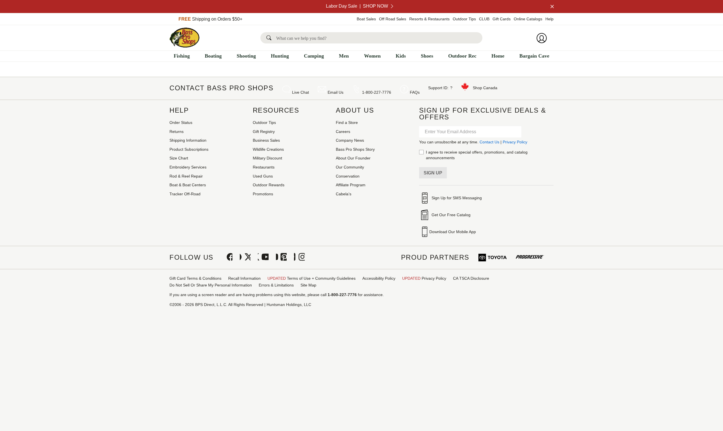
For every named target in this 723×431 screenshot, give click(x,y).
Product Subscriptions (188, 149)
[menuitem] (182, 57)
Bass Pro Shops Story (355, 149)
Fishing (182, 56)
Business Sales (266, 140)
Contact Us (489, 142)
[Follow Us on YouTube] (263, 257)
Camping (314, 56)
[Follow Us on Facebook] (227, 257)
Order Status (180, 122)
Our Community (350, 167)
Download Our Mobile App (452, 231)
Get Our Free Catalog (451, 215)
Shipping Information (187, 140)
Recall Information (244, 278)
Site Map (308, 285)
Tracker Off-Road (185, 194)
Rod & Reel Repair (186, 176)
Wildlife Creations (268, 149)
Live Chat (300, 92)
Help (549, 19)
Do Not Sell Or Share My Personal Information (210, 285)
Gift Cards (502, 19)
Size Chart (178, 158)
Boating (213, 56)
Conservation (348, 176)
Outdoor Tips (464, 19)
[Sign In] (543, 38)
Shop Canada (485, 88)
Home (497, 56)
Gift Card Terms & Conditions (195, 278)
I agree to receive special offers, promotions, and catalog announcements (477, 155)
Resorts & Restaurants (429, 19)
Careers (343, 131)
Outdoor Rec (462, 56)
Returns (176, 131)
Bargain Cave (534, 56)
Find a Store (347, 122)
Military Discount (267, 158)
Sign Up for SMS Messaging (457, 198)
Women (372, 56)
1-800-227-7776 (376, 92)
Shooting (246, 56)
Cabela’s (343, 194)
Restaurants (264, 167)
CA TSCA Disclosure (471, 278)
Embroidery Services (187, 167)
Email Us (335, 92)
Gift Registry (264, 131)
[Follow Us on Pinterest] (281, 257)
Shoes (427, 56)
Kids (401, 56)
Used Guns (263, 176)
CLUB (484, 19)
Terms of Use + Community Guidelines (311, 278)
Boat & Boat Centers (187, 185)
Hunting (280, 56)
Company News (350, 140)
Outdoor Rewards (268, 185)
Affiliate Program (350, 185)
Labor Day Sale (357, 6)
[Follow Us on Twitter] (245, 257)
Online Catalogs (528, 19)
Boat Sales (366, 19)
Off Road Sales (392, 19)
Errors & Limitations (276, 285)
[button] (270, 37)
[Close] (551, 6)
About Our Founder (353, 158)
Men (344, 56)
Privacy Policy (515, 142)
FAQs (415, 92)
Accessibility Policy (378, 278)
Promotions (263, 194)
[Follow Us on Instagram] (299, 257)
